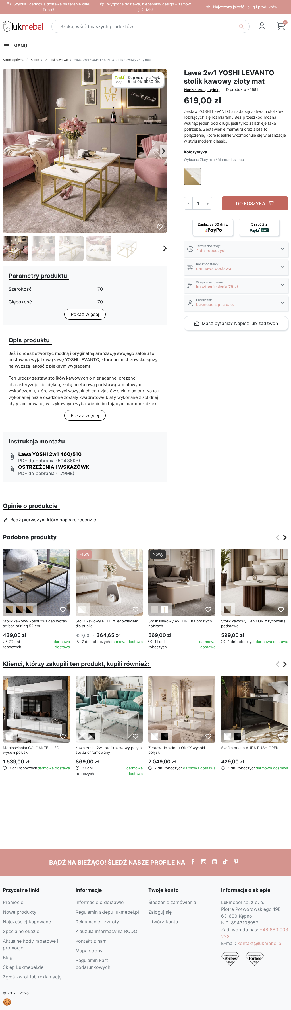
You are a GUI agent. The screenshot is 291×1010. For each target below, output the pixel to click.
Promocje (13, 902)
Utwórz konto (163, 921)
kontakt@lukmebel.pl (259, 943)
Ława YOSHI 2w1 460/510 (50, 454)
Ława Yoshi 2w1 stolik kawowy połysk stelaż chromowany (109, 750)
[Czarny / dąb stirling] (19, 609)
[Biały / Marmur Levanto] (82, 609)
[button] (281, 26)
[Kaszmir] (154, 609)
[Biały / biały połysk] (9, 736)
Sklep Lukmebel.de (23, 967)
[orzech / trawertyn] (227, 609)
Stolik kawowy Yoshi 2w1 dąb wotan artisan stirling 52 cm (35, 623)
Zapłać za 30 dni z (213, 224)
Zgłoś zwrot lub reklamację (32, 977)
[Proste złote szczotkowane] (164, 609)
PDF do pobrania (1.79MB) (46, 473)
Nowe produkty (19, 912)
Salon (35, 60)
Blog (8, 957)
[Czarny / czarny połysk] (164, 736)
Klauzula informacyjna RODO (106, 931)
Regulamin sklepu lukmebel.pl (107, 912)
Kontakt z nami (92, 941)
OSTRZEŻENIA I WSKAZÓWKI (54, 467)
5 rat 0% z (259, 224)
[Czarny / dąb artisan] (9, 609)
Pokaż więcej (85, 314)
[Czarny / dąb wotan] (29, 609)
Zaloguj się (160, 912)
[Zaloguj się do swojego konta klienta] (262, 26)
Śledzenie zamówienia (172, 902)
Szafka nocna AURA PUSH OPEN (250, 747)
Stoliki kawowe (56, 60)
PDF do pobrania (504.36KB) (49, 460)
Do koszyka (251, 203)
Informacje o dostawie (100, 902)
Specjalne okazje (21, 931)
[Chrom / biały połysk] (82, 736)
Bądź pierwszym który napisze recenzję (49, 519)
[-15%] (109, 582)
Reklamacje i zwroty (97, 921)
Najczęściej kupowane (27, 921)
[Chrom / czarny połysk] (91, 736)
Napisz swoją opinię (201, 90)
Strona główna (13, 60)
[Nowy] (181, 582)
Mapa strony (89, 950)
